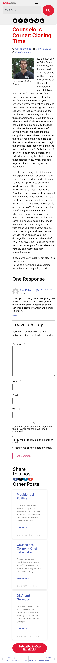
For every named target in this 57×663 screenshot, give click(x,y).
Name (16, 381)
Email (16, 395)
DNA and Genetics (23, 597)
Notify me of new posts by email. (33, 448)
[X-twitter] (20, 20)
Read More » (23, 528)
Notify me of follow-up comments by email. (33, 441)
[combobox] (22, 10)
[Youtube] (36, 20)
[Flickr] (42, 20)
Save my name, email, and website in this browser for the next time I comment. (32, 428)
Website (16, 409)
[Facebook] (15, 20)
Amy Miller (25, 290)
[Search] (48, 10)
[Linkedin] (31, 20)
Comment (18, 344)
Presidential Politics (25, 496)
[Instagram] (26, 20)
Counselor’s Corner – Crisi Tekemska (27, 548)
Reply (14, 315)
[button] (36, 2)
